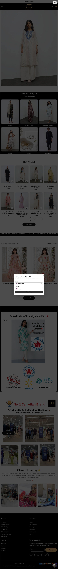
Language (17, 286)
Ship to (16, 281)
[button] (55, 2)
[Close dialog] (43, 275)
